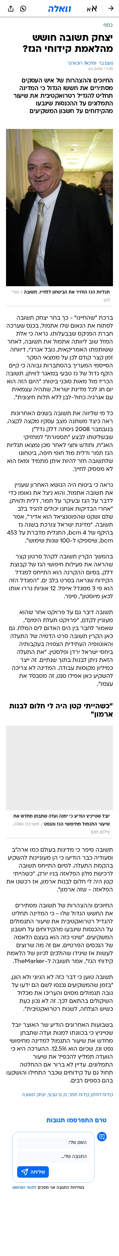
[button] (92, 8)
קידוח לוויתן (102, 1095)
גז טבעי (55, 1095)
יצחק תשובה (34, 1095)
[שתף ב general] (10, 8)
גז (65, 1095)
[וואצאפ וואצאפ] (23, 8)
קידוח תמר (79, 1095)
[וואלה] (59, 8)
